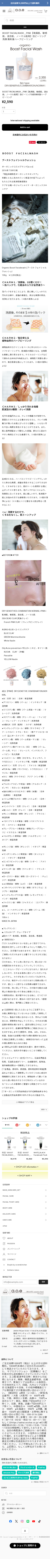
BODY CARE (7, 1208)
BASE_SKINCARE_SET (11, 1190)
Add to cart (25, 127)
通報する (44, 1109)
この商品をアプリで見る (25, 1102)
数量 (3, 108)
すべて (7, 1125)
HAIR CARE (7, 1220)
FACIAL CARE (8, 1196)
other (5, 1226)
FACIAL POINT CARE (11, 1202)
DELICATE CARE (9, 1214)
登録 (43, 1282)
